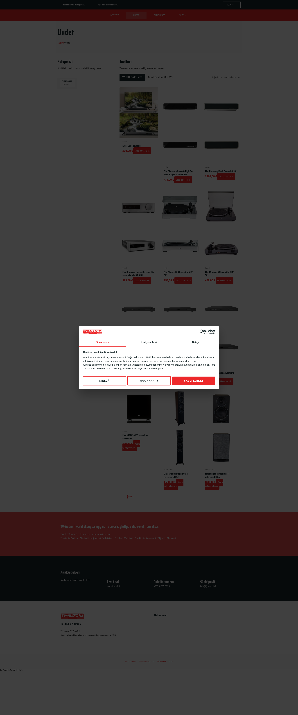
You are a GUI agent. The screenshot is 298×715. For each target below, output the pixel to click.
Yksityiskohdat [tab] (149, 342)
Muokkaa (147, 380)
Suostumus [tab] (102, 342)
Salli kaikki (193, 380)
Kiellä (104, 380)
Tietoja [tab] (195, 342)
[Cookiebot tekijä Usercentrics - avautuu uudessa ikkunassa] (201, 332)
